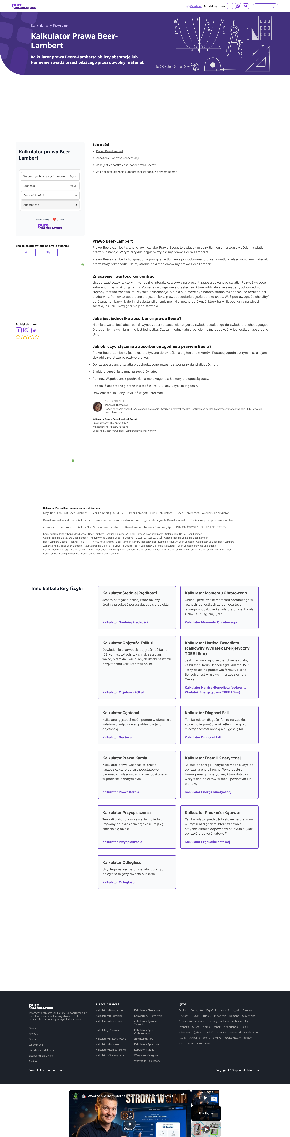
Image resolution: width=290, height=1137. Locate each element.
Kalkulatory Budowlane (109, 1015)
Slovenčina (248, 1015)
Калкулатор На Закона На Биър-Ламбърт (108, 545)
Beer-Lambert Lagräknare (151, 549)
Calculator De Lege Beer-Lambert (215, 541)
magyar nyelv (233, 1037)
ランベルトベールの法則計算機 (97, 541)
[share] (182, 1094)
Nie (48, 252)
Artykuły (33, 1033)
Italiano (224, 1021)
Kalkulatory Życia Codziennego (143, 1031)
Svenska (184, 1026)
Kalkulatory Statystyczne (110, 1055)
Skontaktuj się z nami (41, 1055)
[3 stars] (27, 336)
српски (221, 1032)
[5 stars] (37, 336)
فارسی (182, 1037)
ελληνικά (194, 1037)
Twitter (33, 1061)
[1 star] (18, 336)
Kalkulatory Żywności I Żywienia (147, 1023)
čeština (217, 1037)
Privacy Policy (36, 1070)
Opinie (33, 1039)
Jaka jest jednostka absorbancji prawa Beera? (126, 165)
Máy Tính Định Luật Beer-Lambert (65, 513)
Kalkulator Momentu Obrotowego (211, 622)
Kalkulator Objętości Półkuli (123, 692)
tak (25, 252)
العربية (235, 1010)
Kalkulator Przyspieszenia (122, 842)
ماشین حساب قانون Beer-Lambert (164, 520)
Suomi (196, 1026)
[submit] (272, 6)
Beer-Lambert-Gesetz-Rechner (60, 541)
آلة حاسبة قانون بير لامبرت (149, 537)
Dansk (217, 1026)
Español (211, 1010)
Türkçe (207, 1015)
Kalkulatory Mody (144, 1049)
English (183, 1010)
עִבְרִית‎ (206, 1037)
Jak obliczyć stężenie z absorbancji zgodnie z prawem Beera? (136, 171)
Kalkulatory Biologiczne (109, 1010)
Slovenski (235, 1032)
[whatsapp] (238, 6)
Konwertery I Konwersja (148, 1015)
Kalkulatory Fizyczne (49, 25)
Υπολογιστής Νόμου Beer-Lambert (212, 520)
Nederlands (231, 1026)
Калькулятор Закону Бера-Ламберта (64, 533)
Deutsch (184, 1015)
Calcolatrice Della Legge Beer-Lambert (64, 549)
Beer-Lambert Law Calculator (146, 533)
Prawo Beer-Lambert (109, 151)
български (185, 1021)
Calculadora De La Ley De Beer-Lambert (65, 537)
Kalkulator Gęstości (117, 737)
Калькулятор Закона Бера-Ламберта (112, 537)
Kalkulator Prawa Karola (120, 792)
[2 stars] (22, 336)
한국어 (197, 1032)
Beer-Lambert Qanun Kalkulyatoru (117, 520)
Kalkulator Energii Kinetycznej (208, 792)
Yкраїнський (194, 1043)
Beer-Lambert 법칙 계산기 (107, 513)
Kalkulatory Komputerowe (111, 1049)
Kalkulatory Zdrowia (107, 1030)
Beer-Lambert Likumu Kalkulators (150, 513)
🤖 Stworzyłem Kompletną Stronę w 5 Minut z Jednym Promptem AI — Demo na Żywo (129, 1096)
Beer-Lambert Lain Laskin (182, 549)
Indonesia (220, 1015)
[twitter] (246, 6)
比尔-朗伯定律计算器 (187, 526)
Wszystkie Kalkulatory (147, 1060)
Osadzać (196, 6)
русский (224, 1010)
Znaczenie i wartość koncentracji (117, 158)
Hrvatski (200, 1021)
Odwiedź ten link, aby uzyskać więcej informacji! (129, 393)
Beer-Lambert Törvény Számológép (148, 527)
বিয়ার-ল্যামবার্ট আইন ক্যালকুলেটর (213, 526)
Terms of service (54, 1070)
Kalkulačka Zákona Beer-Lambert (98, 527)
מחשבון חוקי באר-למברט (58, 527)
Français (247, 1010)
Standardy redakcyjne (42, 1050)
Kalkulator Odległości (118, 882)
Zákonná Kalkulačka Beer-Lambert (62, 545)
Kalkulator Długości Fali (203, 737)
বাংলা (181, 1043)
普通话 (248, 1037)
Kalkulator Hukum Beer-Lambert (176, 541)
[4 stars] (32, 336)
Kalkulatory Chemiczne (147, 1010)
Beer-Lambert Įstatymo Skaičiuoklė (197, 545)
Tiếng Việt (185, 1032)
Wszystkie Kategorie (146, 1055)
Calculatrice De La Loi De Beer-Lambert (186, 537)
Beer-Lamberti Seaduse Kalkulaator (108, 533)
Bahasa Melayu (241, 1021)
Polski (244, 1026)
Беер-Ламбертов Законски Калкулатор (203, 513)
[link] (76, 1096)
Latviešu (209, 1032)
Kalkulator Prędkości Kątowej (207, 842)
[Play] (206, 1129)
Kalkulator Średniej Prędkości (125, 622)
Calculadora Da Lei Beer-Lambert (183, 533)
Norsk (206, 1026)
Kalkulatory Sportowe (146, 1044)
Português (197, 1010)
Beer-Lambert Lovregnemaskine (61, 553)
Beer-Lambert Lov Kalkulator (215, 549)
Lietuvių (212, 1021)
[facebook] (230, 6)
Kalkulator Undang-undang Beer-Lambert (112, 549)
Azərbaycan (251, 1032)
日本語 (195, 1015)
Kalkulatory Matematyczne (111, 1038)
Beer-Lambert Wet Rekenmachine (100, 553)
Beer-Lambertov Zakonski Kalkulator (66, 520)
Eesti (208, 1043)
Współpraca (36, 1044)
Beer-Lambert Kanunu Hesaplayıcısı (136, 541)
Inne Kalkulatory (143, 1038)
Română (234, 1015)
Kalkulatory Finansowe (109, 1021)
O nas (32, 1028)
